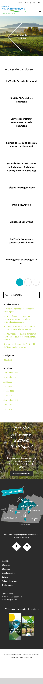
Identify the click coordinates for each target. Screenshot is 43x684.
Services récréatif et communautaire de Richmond (21, 122)
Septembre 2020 (10, 400)
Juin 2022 (7, 386)
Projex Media (29, 657)
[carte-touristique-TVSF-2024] (15, 614)
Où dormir (6, 569)
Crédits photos (7, 585)
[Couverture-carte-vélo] (28, 617)
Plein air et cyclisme (9, 581)
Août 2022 (7, 381)
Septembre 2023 (10, 372)
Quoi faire (5, 561)
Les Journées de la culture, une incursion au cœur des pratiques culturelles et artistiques (17, 319)
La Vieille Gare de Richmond (21, 81)
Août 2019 (7, 404)
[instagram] (27, 547)
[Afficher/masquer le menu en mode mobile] (40, 11)
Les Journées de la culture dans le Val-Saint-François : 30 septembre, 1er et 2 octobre (20, 336)
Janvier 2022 (8, 395)
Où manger (6, 565)
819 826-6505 (7, 596)
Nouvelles (7, 359)
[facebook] (16, 547)
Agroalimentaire (8, 573)
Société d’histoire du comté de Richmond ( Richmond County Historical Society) (21, 167)
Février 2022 (8, 391)
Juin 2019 (7, 409)
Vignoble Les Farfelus (21, 221)
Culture (5, 577)
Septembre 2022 (10, 377)
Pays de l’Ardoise (21, 204)
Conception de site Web (16, 657)
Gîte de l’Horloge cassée (21, 187)
